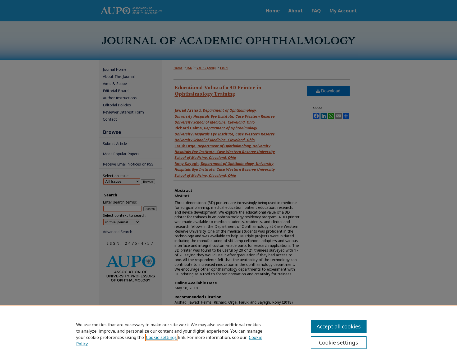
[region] (228, 334)
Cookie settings (161, 337)
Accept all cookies (339, 326)
